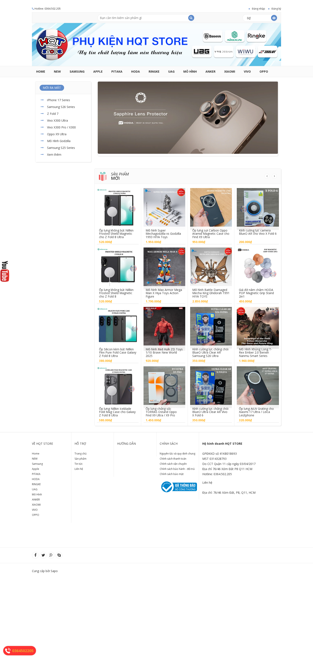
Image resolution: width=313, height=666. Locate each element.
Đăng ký (276, 8)
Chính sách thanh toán (173, 458)
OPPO (264, 71)
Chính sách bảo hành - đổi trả (177, 469)
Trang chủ (80, 453)
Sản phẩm (80, 458)
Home (40, 71)
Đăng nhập (258, 8)
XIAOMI (229, 71)
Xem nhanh (117, 205)
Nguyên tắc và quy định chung (177, 453)
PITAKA (116, 71)
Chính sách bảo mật (172, 474)
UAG (171, 71)
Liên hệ (79, 469)
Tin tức (79, 464)
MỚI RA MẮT (52, 88)
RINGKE (154, 71)
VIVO (247, 71)
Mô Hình (190, 71)
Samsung (77, 71)
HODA (135, 71)
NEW (57, 71)
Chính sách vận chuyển (173, 464)
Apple (98, 71)
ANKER (210, 71)
